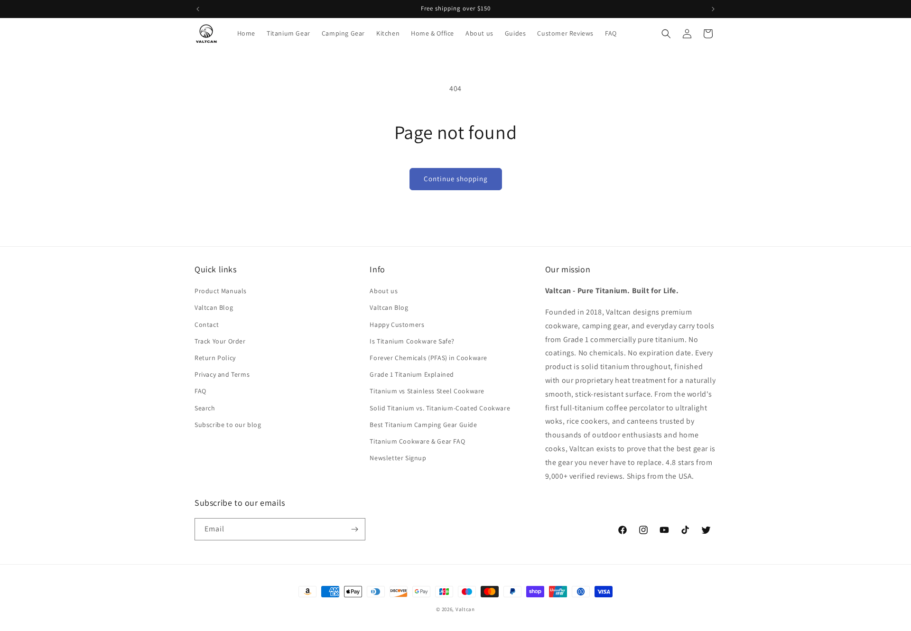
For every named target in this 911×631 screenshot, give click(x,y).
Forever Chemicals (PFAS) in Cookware (428, 357)
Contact (207, 324)
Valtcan (465, 609)
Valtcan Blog (214, 307)
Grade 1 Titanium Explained (412, 374)
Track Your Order (220, 341)
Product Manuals (221, 291)
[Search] (666, 33)
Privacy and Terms (222, 374)
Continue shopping (456, 178)
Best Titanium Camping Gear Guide (423, 424)
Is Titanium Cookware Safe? (412, 341)
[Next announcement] (713, 9)
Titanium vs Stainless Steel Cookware (427, 391)
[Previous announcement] (197, 9)
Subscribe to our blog (228, 424)
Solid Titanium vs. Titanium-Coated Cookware (440, 408)
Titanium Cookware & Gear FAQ (417, 441)
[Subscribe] (354, 529)
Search (205, 408)
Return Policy (215, 357)
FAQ (200, 391)
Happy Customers (397, 324)
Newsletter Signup (398, 458)
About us (384, 291)
